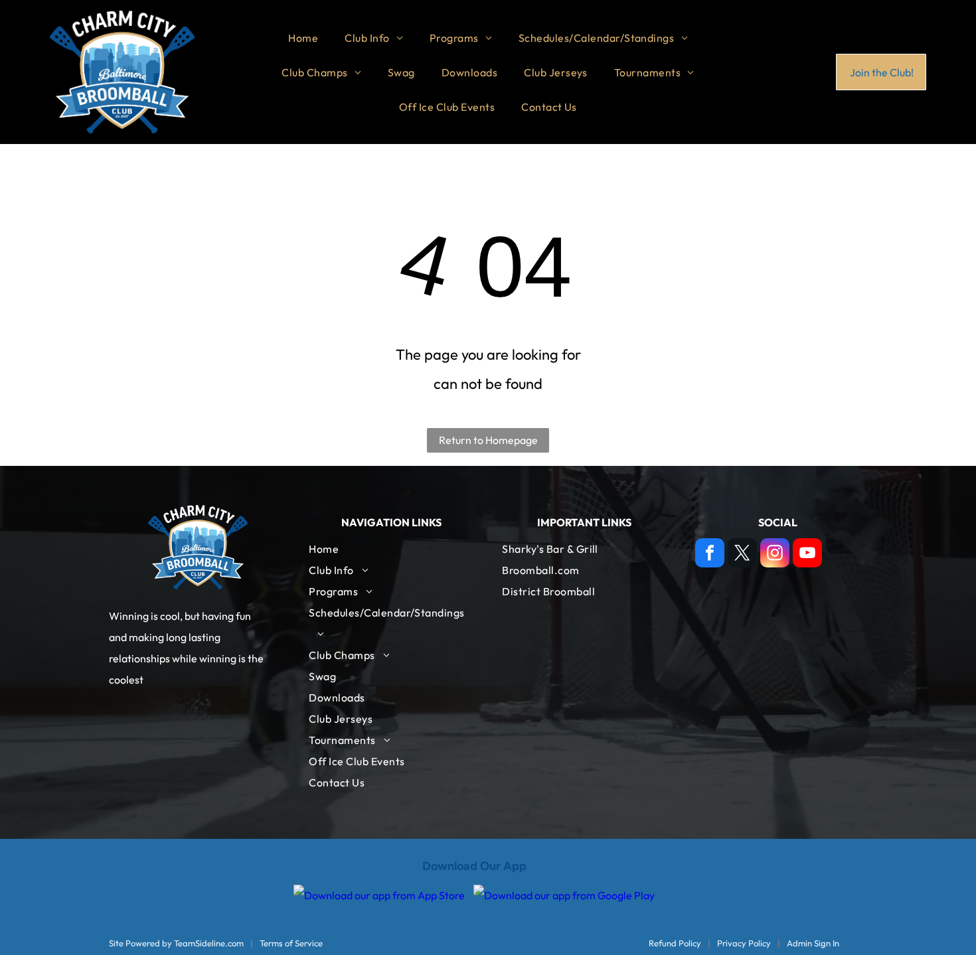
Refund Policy (675, 943)
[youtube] (807, 554)
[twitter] (742, 554)
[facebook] (709, 554)
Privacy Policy (744, 943)
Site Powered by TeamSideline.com (176, 943)
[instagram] (774, 554)
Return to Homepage (488, 440)
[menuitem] (303, 38)
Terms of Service (291, 943)
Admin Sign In (813, 943)
